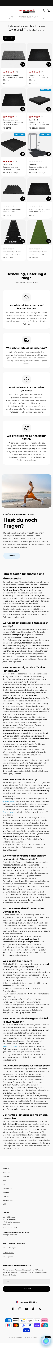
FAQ (4, 1184)
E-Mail (11, 555)
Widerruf (6, 1196)
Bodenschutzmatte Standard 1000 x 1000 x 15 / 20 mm (39, 77)
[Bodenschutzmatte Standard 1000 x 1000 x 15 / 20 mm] (39, 55)
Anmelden (26, 1289)
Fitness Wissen (8, 1252)
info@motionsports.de (11, 1222)
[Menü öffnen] (4, 10)
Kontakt (6, 1177)
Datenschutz (7, 1200)
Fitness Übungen (9, 1248)
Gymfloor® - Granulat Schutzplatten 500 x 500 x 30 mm (13, 77)
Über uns (6, 1173)
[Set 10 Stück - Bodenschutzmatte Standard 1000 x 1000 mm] (39, 100)
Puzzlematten (9, 801)
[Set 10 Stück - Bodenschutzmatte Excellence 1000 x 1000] (13, 144)
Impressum (7, 1188)
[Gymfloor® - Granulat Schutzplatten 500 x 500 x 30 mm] (13, 55)
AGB (4, 1204)
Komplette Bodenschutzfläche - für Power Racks (38, 167)
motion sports (20, 1337)
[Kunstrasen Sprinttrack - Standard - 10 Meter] (39, 232)
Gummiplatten (9, 812)
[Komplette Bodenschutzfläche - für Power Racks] (39, 144)
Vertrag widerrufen (10, 1235)
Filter (7, 38)
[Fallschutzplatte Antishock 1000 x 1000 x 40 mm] (39, 189)
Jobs (4, 1181)
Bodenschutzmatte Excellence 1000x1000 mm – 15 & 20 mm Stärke (13, 122)
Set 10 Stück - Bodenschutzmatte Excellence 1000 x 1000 (11, 167)
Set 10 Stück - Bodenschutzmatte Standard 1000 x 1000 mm (39, 122)
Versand (6, 1192)
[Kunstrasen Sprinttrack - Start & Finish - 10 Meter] (13, 232)
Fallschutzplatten (10, 1046)
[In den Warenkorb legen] (22, 64)
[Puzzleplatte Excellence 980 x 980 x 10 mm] (13, 189)
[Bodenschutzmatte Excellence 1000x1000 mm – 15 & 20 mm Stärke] (13, 100)
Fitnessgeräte (8, 1257)
